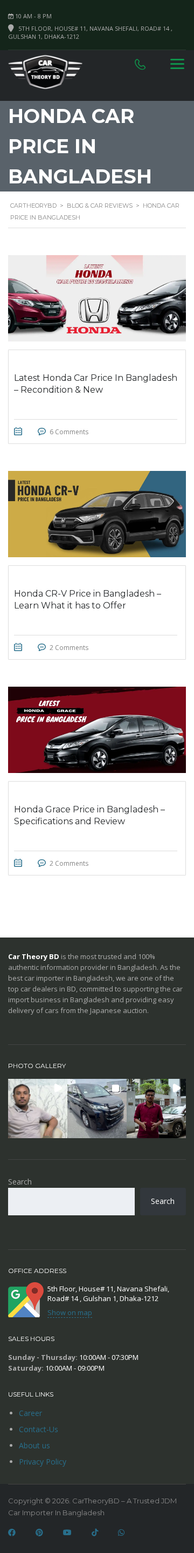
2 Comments (69, 647)
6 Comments (69, 431)
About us (34, 1445)
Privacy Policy (42, 1461)
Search (20, 1181)
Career (30, 1413)
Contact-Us (38, 1429)
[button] (37, 1108)
